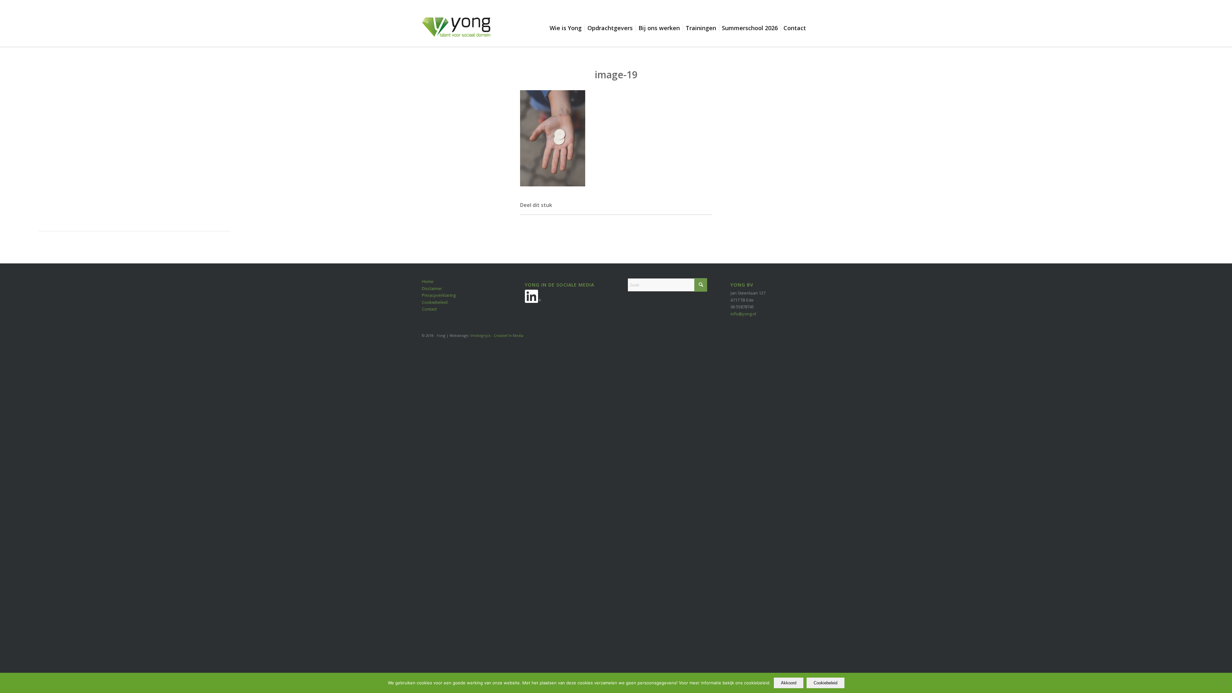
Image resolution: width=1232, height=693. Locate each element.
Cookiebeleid (435, 302)
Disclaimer (432, 288)
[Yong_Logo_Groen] (456, 32)
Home (427, 281)
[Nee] (1224, 683)
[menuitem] (567, 28)
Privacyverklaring (439, 295)
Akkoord (788, 682)
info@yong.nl (743, 314)
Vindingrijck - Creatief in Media (496, 335)
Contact (429, 309)
